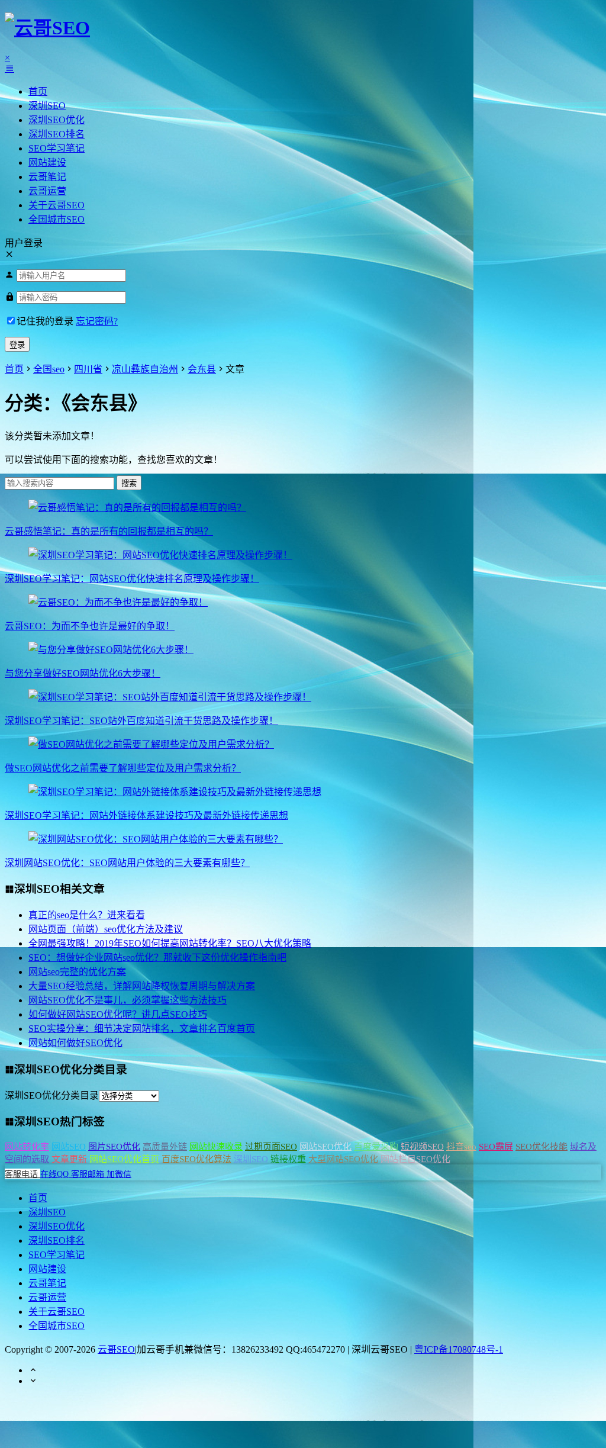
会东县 (202, 369)
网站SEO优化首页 (124, 1159)
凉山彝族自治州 (145, 369)
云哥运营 (47, 191)
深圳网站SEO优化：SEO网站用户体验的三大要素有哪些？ (127, 863)
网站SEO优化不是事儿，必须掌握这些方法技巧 (127, 1000)
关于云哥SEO (56, 205)
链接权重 (288, 1159)
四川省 (88, 369)
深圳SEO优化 (56, 120)
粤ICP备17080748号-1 (458, 1349)
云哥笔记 (47, 177)
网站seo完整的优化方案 (77, 972)
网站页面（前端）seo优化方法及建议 (105, 929)
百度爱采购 (376, 1146)
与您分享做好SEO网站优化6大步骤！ (82, 673)
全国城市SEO (56, 219)
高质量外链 (165, 1146)
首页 (37, 91)
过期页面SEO (271, 1146)
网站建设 (47, 162)
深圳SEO (47, 106)
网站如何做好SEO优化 (75, 1043)
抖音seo (461, 1146)
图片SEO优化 (114, 1146)
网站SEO (68, 1146)
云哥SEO (116, 1349)
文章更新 (69, 1159)
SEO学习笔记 (56, 148)
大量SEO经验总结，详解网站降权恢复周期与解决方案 (141, 986)
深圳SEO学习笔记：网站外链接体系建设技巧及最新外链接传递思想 (146, 815)
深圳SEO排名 (56, 134)
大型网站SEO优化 (343, 1159)
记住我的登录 (45, 321)
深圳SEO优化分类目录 (52, 1095)
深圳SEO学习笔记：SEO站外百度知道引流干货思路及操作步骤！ (141, 721)
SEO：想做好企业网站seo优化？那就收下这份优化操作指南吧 (157, 958)
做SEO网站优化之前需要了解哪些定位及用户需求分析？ (123, 768)
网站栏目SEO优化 (415, 1159)
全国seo (49, 369)
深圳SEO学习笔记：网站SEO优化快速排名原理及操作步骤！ (132, 579)
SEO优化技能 (541, 1146)
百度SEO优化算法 (196, 1159)
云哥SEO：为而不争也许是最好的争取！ (90, 626)
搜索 (129, 483)
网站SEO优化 (325, 1146)
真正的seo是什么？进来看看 (86, 915)
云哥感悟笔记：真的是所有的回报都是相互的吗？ (109, 531)
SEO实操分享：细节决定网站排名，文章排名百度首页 (141, 1029)
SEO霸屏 (496, 1146)
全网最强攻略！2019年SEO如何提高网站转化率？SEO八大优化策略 (169, 943)
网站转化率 (27, 1146)
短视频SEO (422, 1146)
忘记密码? (97, 321)
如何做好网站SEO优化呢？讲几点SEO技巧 (117, 1014)
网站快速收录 (216, 1146)
